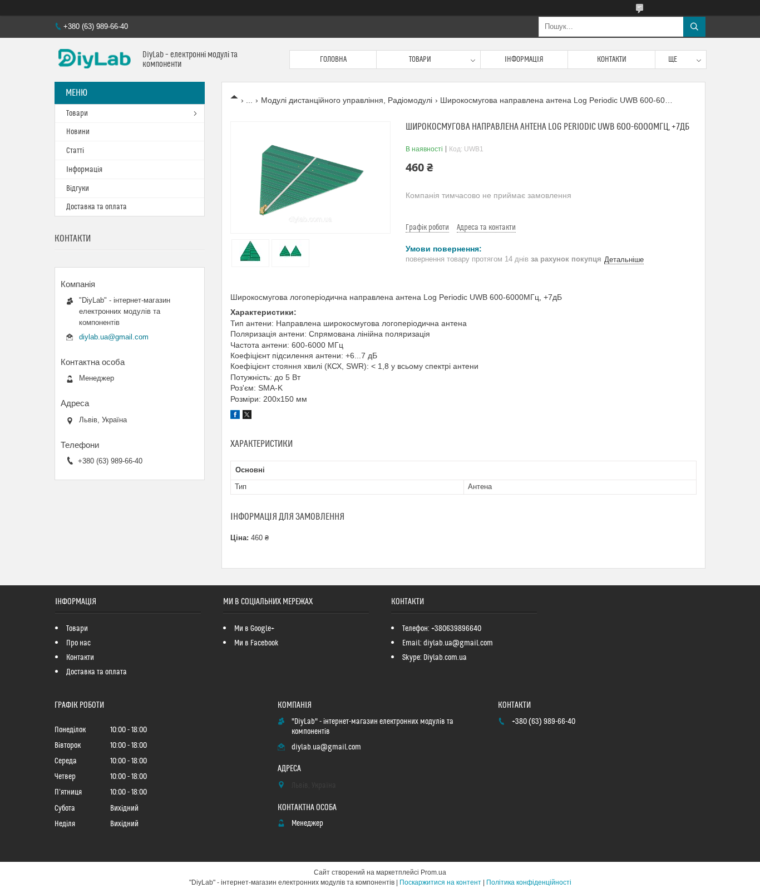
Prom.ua (433, 872)
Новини (78, 131)
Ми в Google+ (254, 628)
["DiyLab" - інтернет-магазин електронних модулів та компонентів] (94, 60)
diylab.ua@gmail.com (114, 337)
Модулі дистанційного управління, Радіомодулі (346, 100)
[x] (247, 416)
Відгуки (77, 188)
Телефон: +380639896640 (441, 628)
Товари (420, 59)
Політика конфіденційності (528, 882)
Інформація (524, 59)
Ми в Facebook (256, 643)
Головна (333, 59)
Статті (75, 150)
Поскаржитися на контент (440, 882)
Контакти (611, 59)
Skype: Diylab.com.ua (434, 657)
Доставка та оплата (96, 207)
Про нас (78, 643)
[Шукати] (694, 27)
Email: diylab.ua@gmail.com (447, 643)
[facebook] (235, 416)
